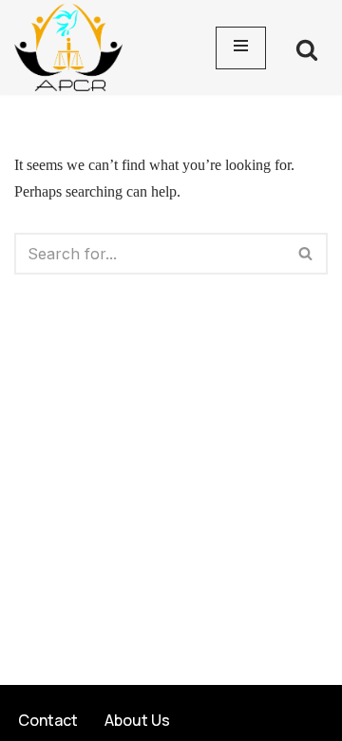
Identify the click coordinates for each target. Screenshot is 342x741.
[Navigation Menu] (241, 48)
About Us (137, 720)
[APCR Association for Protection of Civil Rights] (73, 47)
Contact (48, 720)
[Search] (306, 49)
